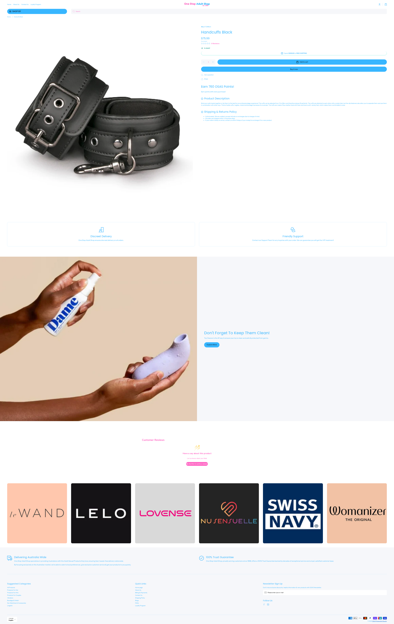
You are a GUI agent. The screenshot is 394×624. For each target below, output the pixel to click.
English (11, 620)
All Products (11, 587)
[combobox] (229, 11)
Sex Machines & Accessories (16, 603)
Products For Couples (14, 595)
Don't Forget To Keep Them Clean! (237, 333)
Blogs (137, 600)
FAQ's (137, 603)
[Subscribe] (384, 592)
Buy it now (294, 69)
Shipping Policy (140, 598)
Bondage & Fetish (13, 600)
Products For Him (12, 593)
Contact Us (138, 595)
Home (9, 17)
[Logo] (197, 4)
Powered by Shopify (381, 621)
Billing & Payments (141, 593)
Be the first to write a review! (197, 464)
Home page (139, 587)
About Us (138, 590)
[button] (386, 4)
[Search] (73, 11)
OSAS (374, 621)
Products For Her (12, 590)
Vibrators (10, 598)
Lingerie (9, 606)
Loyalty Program (140, 606)
